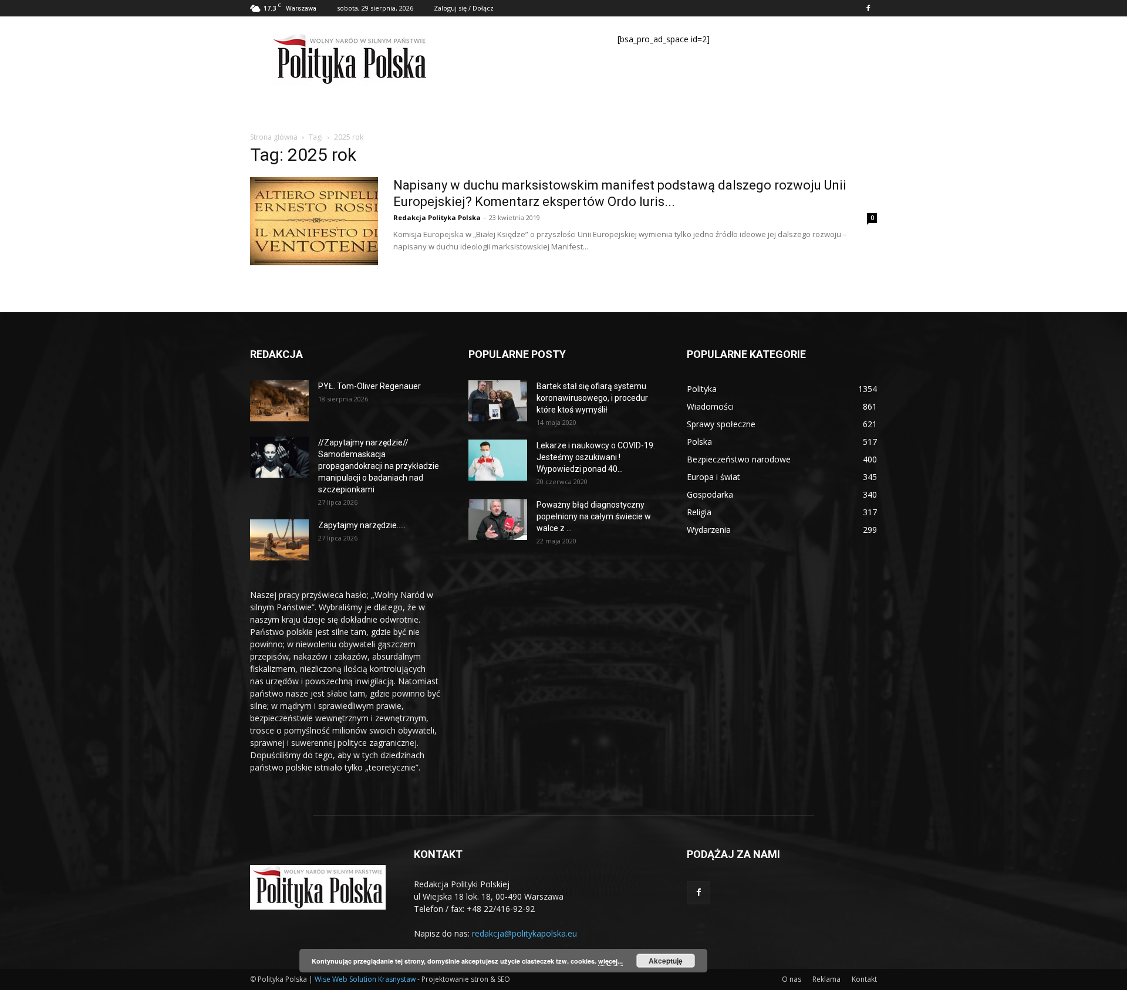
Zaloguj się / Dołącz (464, 8)
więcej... (610, 961)
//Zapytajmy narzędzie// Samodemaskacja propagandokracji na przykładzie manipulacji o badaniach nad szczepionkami (378, 466)
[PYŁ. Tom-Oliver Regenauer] (279, 400)
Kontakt (864, 979)
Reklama (826, 979)
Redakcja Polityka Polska (437, 217)
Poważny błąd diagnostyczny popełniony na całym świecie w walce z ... (593, 516)
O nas (791, 979)
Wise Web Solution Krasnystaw (365, 979)
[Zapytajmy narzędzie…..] (279, 539)
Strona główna (274, 137)
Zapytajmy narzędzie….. (362, 525)
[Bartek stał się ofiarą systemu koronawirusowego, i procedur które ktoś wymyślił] (497, 400)
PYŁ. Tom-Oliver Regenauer (369, 386)
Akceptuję (666, 960)
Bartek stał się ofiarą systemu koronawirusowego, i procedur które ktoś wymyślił (592, 397)
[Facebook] (868, 8)
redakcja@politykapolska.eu (524, 933)
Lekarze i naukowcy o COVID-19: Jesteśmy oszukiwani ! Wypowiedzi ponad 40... (595, 457)
